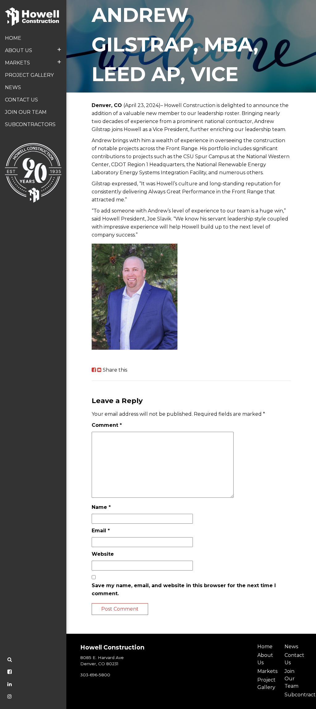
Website (103, 554)
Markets (33, 61)
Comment (107, 425)
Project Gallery (29, 75)
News (13, 87)
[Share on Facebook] (94, 370)
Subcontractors (30, 124)
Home (13, 38)
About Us (33, 49)
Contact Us (21, 100)
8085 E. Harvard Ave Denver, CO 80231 (102, 660)
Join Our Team (26, 112)
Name (101, 507)
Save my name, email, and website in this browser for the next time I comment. (184, 589)
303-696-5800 (95, 674)
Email (101, 531)
